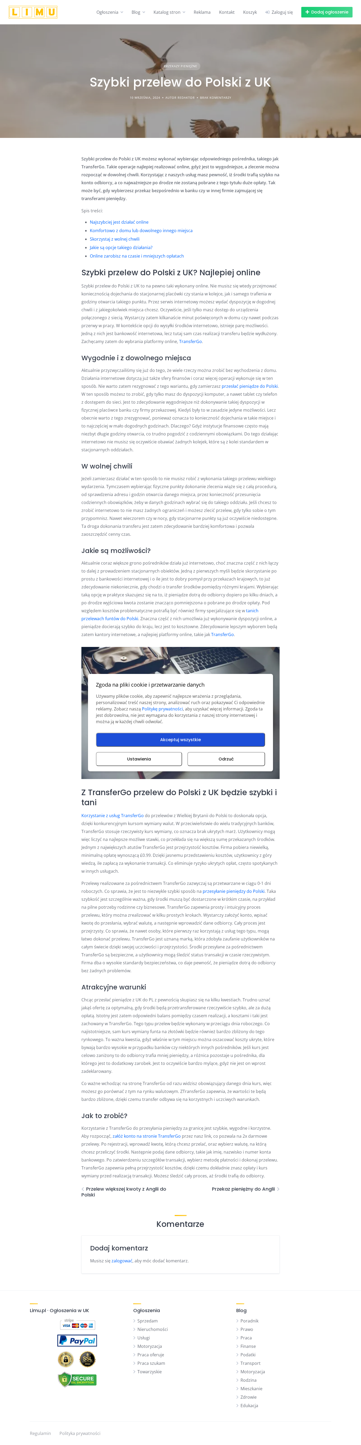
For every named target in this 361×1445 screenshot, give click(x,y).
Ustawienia (139, 759)
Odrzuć (226, 759)
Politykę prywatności (162, 709)
